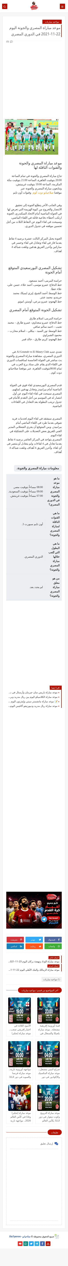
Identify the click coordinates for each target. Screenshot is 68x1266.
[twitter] (31, 1243)
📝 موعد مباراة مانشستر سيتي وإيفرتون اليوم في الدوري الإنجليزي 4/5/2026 (33, 701)
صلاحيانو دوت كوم (43, 192)
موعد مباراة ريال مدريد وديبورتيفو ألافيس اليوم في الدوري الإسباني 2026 (33, 706)
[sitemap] (48, 1243)
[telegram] (37, 1243)
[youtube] (20, 1243)
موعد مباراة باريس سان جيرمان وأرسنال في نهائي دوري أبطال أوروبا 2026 (33, 692)
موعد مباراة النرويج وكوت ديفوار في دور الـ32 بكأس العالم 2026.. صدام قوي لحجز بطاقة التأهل (49, 1120)
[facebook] (42, 1243)
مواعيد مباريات (52, 21)
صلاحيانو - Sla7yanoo (20, 1236)
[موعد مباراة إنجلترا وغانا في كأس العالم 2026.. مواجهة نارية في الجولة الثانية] (19, 1098)
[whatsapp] (25, 1243)
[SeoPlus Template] (56, 1236)
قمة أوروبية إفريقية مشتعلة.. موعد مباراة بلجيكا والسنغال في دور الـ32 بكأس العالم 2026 (49, 1033)
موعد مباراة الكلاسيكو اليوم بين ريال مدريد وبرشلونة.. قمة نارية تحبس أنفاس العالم (33, 696)
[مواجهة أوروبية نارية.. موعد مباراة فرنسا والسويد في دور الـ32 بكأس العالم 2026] (19, 1054)
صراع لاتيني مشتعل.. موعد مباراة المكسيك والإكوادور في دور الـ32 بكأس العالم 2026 (49, 1077)
